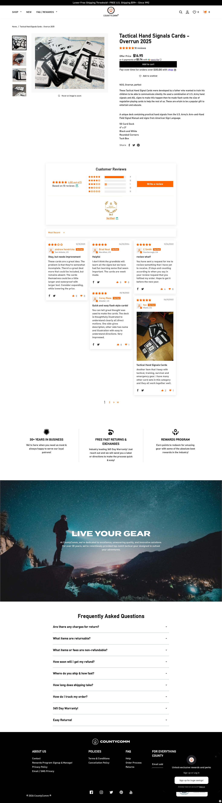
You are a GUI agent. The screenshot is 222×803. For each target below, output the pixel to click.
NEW (29, 12)
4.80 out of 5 (75, 182)
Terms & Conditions (98, 758)
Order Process (134, 763)
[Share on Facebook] (129, 145)
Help (128, 758)
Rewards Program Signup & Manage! (52, 763)
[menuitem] (19, 43)
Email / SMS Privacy (43, 771)
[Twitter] (111, 792)
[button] (127, 48)
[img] (55, 245)
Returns (130, 767)
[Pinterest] (121, 792)
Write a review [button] (155, 184)
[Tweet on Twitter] (133, 145)
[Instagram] (101, 792)
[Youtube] (131, 792)
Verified (110, 218)
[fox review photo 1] (155, 336)
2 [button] (109, 402)
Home (14, 27)
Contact (36, 758)
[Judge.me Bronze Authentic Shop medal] (111, 207)
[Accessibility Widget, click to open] (220, 801)
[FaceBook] (91, 792)
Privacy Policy (39, 767)
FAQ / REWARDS (45, 12)
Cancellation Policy (98, 763)
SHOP (15, 12)
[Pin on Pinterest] (138, 145)
